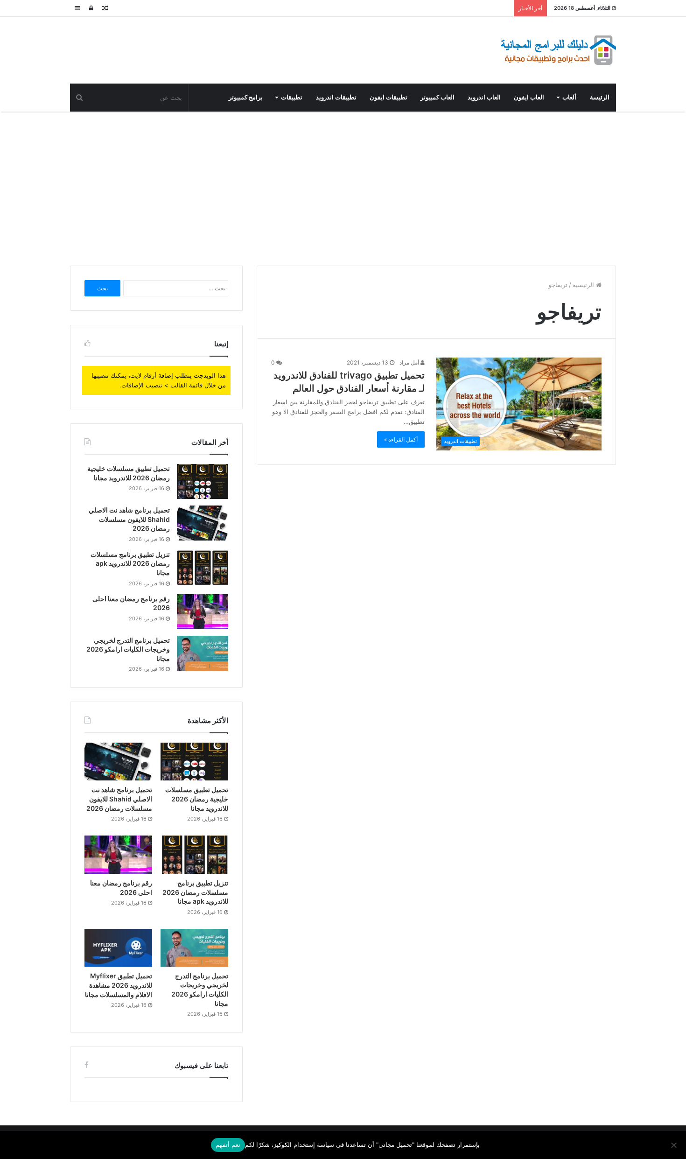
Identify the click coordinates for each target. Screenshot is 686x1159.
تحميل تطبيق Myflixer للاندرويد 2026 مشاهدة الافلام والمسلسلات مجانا (118, 985)
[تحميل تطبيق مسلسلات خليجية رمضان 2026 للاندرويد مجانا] (202, 481)
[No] (674, 1145)
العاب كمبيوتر (437, 97)
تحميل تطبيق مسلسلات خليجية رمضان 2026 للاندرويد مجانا (196, 799)
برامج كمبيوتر (246, 97)
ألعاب (569, 97)
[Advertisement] (343, 186)
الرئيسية (584, 284)
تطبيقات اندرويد (336, 97)
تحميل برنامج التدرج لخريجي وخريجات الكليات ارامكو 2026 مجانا (128, 649)
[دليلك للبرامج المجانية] (557, 50)
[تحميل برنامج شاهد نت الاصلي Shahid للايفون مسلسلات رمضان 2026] (202, 523)
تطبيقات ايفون (388, 97)
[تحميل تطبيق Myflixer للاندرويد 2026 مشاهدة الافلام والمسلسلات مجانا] (118, 948)
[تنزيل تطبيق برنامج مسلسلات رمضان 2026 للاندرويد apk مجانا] (202, 567)
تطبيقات (291, 97)
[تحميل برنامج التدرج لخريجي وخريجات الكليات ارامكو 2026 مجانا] (202, 653)
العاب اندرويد (484, 97)
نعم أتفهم (228, 1144)
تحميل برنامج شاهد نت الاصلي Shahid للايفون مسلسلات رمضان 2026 (129, 519)
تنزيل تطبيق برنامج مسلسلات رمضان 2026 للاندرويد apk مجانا (130, 563)
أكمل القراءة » (401, 439)
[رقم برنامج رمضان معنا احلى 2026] (202, 611)
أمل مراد (409, 362)
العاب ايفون (529, 97)
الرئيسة (599, 97)
